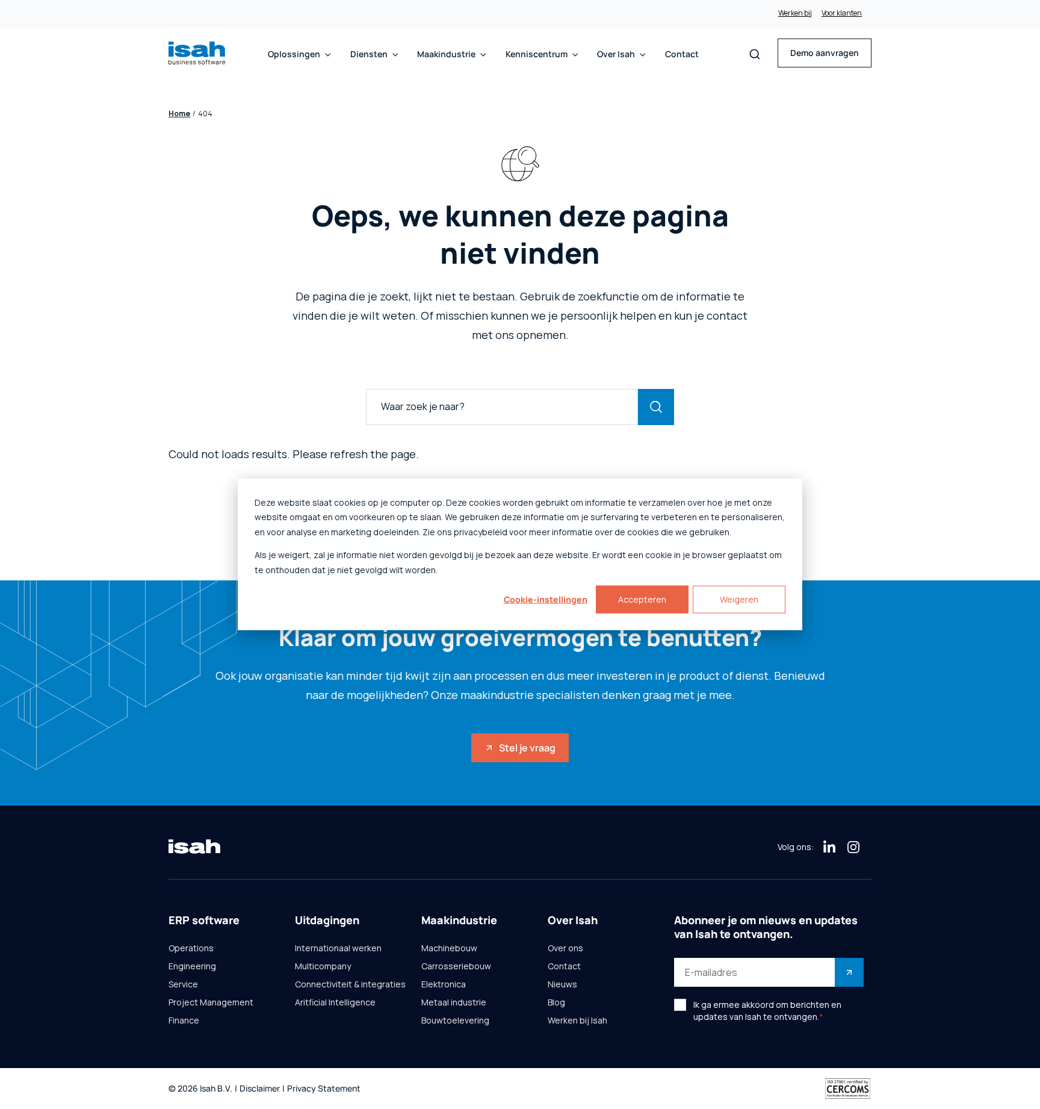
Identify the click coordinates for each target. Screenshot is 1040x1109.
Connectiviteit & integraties (350, 984)
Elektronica (443, 984)
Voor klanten (842, 13)
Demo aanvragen (824, 52)
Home (179, 113)
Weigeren (739, 599)
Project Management (211, 1002)
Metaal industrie (453, 1002)
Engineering (192, 966)
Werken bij (795, 13)
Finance (184, 1020)
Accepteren (642, 599)
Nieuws (562, 984)
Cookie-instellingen (545, 599)
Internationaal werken (338, 948)
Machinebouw (449, 948)
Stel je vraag (527, 747)
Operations (191, 948)
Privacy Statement (324, 1089)
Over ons (565, 948)
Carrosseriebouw (456, 966)
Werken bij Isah (577, 1020)
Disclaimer (260, 1089)
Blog (556, 1002)
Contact (682, 54)
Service (183, 984)
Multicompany (323, 966)
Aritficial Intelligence (335, 1002)
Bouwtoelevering (455, 1020)
